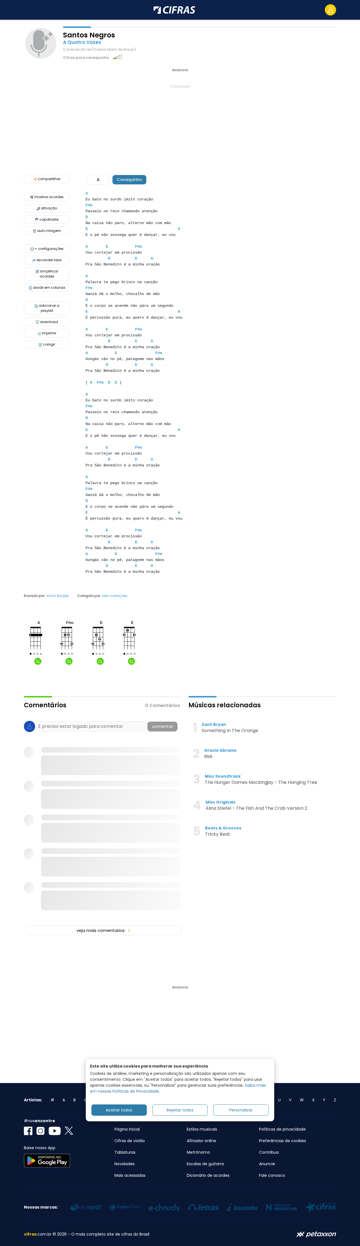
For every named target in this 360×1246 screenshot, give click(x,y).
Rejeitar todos (180, 1110)
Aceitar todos (119, 1110)
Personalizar (241, 1110)
